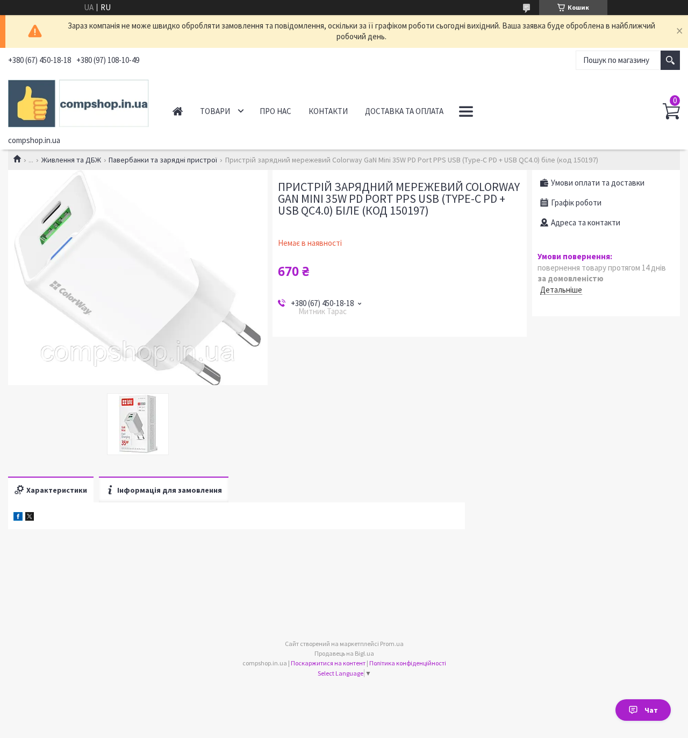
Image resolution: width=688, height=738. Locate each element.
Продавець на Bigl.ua (344, 653)
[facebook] (18, 518)
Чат (651, 710)
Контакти (328, 111)
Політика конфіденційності (407, 663)
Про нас (275, 111)
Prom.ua (392, 644)
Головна (177, 111)
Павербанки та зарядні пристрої (163, 160)
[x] (29, 518)
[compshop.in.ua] (78, 102)
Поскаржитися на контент (328, 663)
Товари (215, 111)
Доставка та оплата (404, 111)
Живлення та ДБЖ (71, 160)
